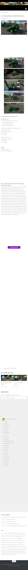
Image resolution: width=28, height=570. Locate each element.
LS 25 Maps (5, 421)
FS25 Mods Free (4, 554)
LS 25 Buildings (6, 432)
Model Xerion (13, 368)
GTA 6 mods (8, 533)
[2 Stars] (2, 150)
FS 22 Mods (18, 535)
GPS (18, 542)
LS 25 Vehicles (6, 436)
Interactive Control (5, 544)
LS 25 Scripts (5, 462)
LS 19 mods (3, 533)
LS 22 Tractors (4, 12)
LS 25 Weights (6, 454)
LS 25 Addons (6, 465)
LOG (18, 544)
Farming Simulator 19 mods (17, 190)
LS (9, 368)
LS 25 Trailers (5, 430)
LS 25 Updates (6, 458)
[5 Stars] (4, 150)
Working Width (10, 549)
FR (18, 540)
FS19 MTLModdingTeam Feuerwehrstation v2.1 (17, 525)
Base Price (23, 536)
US (6, 549)
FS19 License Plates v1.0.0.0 (13, 523)
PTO (26, 547)
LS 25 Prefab (5, 447)
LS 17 (22, 544)
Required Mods (3, 549)
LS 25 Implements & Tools (8, 443)
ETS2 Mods (13, 533)
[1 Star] (1, 150)
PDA (17, 547)
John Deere (13, 544)
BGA (4, 538)
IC (23, 542)
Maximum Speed (18, 546)
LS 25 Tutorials (6, 456)
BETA (2, 538)
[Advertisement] (14, 46)
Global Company (15, 542)
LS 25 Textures (6, 460)
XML (13, 549)
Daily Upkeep (13, 538)
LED (17, 544)
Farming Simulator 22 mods (6, 535)
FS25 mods (18, 536)
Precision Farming (21, 547)
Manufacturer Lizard (4, 546)
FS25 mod (12, 553)
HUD (22, 542)
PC (15, 547)
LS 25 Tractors (6, 423)
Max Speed (24, 546)
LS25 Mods (6, 553)
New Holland (13, 547)
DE (15, 538)
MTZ (5, 547)
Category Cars (9, 538)
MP (3, 547)
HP (20, 542)
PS (24, 547)
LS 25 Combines (6, 426)
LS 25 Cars (5, 434)
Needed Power (8, 547)
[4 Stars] (3, 150)
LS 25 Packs (5, 452)
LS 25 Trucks (5, 428)
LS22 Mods (14, 535)
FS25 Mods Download (20, 553)
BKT (6, 538)
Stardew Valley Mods (7, 551)
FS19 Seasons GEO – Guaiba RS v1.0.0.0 (18, 517)
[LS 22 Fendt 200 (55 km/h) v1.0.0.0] (7, 378)
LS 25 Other (5, 449)
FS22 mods (23, 533)
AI (21, 536)
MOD (2, 547)
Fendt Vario (16, 540)
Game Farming (23, 540)
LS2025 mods (11, 554)
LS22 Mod (4, 18)
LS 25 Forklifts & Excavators (8, 441)
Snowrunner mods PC (11, 536)
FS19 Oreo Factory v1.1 (11, 519)
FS (20, 540)
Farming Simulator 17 (10, 540)
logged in (9, 395)
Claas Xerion (6, 368)
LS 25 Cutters (5, 439)
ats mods (18, 533)
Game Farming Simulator (6, 542)
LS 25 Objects (6, 445)
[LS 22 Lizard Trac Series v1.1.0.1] (20, 378)
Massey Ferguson (11, 546)
